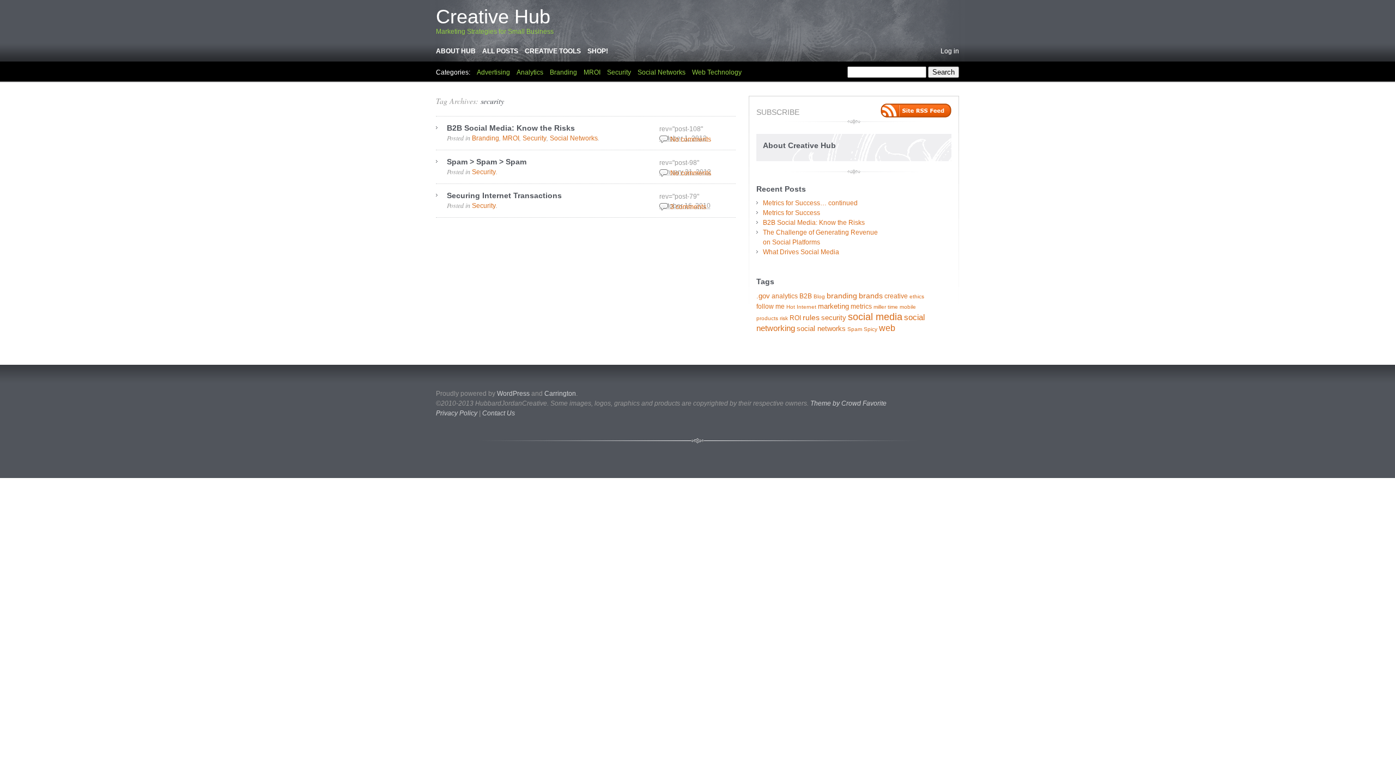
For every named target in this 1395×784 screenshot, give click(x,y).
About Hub (456, 51)
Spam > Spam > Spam (486, 161)
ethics (916, 296)
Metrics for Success (791, 213)
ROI (795, 318)
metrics (861, 306)
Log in (950, 51)
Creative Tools (553, 51)
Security (619, 72)
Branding (563, 72)
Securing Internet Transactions (504, 195)
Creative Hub (493, 16)
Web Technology (717, 72)
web (887, 328)
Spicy (870, 329)
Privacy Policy (456, 413)
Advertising (493, 72)
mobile (908, 307)
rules (811, 317)
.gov (763, 296)
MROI (592, 72)
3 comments (688, 207)
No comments (690, 139)
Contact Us (498, 413)
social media (875, 316)
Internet (806, 307)
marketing (833, 306)
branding (842, 295)
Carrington (560, 393)
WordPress (513, 393)
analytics (785, 296)
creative (896, 296)
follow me (770, 306)
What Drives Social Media (801, 252)
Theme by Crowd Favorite (848, 403)
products (767, 318)
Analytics (530, 72)
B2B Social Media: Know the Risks (511, 128)
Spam (854, 329)
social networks (821, 328)
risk (784, 318)
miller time (886, 307)
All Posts (500, 51)
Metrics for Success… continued (810, 203)
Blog (819, 296)
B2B (805, 296)
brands (871, 295)
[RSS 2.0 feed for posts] (916, 110)
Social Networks (662, 72)
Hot (790, 307)
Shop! (597, 51)
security (492, 101)
